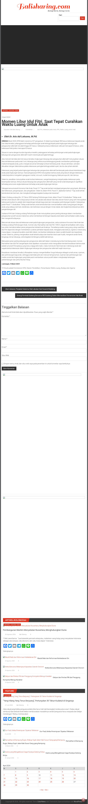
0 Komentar (29, 129)
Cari (60, 15)
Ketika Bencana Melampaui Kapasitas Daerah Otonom (64, 668)
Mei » (46, 790)
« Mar (42, 790)
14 (4, 778)
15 (16, 778)
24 (39, 782)
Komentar (6, 316)
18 (51, 778)
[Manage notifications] (83, 800)
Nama (4, 339)
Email (4, 347)
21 (4, 782)
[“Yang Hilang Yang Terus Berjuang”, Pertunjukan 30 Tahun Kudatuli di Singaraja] (32, 696)
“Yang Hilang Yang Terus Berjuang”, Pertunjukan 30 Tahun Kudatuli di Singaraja (38, 700)
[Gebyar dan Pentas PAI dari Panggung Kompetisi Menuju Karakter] (27, 676)
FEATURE (7, 695)
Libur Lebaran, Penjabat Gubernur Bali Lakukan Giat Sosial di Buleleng (30, 289)
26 (63, 782)
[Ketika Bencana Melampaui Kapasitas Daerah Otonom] (23, 667)
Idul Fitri (39, 129)
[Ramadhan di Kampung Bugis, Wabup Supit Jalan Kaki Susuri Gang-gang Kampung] (34, 740)
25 (51, 782)
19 (63, 778)
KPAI (58, 129)
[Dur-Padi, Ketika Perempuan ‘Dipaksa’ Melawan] (20, 730)
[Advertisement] (44, 48)
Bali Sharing (22, 634)
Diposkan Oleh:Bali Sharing (11, 129)
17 (39, 778)
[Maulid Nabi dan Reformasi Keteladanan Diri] (19, 657)
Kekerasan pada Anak (49, 129)
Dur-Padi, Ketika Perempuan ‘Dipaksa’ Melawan (57, 731)
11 (51, 775)
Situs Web (5, 355)
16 (28, 778)
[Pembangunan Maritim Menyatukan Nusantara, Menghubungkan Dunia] (29, 625)
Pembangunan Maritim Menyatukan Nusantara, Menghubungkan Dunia (34, 630)
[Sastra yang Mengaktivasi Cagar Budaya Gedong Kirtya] (23, 752)
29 (16, 785)
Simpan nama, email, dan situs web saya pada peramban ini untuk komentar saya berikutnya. (37, 364)
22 (16, 782)
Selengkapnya (8, 651)
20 (75, 778)
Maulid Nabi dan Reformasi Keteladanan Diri (53, 658)
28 (4, 785)
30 (28, 785)
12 (63, 775)
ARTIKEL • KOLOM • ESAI (10, 110)
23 (28, 782)
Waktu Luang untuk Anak (68, 129)
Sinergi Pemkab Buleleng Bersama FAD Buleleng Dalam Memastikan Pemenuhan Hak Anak (50, 295)
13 (75, 775)
